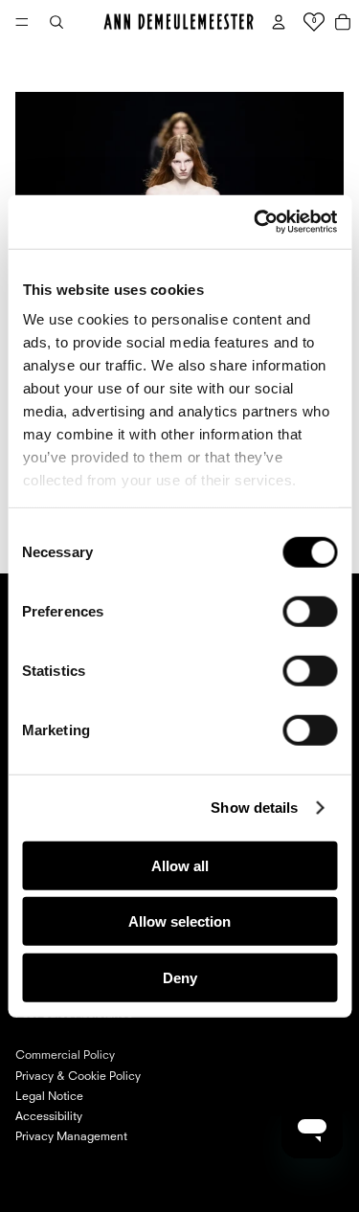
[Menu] (22, 22)
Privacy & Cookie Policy (78, 1077)
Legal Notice (49, 1097)
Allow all (180, 865)
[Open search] (56, 22)
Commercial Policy (65, 1056)
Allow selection (179, 921)
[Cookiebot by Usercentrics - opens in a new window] (255, 222)
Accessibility (48, 1117)
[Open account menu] (279, 22)
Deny (180, 977)
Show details (254, 807)
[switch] (309, 610)
